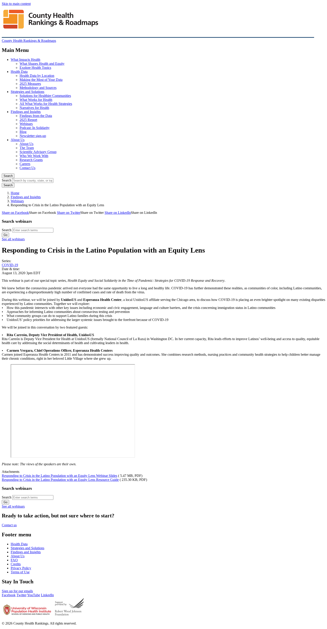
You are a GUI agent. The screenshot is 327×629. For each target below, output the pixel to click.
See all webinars (13, 239)
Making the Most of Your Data (41, 80)
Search (8, 176)
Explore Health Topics (35, 67)
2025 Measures (30, 84)
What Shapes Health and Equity (42, 63)
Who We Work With (34, 156)
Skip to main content (16, 4)
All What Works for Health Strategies (46, 104)
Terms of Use (20, 572)
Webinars (26, 124)
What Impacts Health (25, 59)
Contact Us (27, 168)
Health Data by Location (37, 76)
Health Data (19, 72)
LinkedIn (47, 595)
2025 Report (28, 120)
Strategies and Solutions (27, 92)
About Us (17, 140)
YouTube (33, 595)
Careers (25, 164)
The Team (27, 148)
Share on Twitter (68, 212)
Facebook (9, 595)
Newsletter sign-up (33, 136)
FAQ (14, 560)
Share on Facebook (15, 212)
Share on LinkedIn (118, 212)
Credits (16, 564)
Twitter (21, 595)
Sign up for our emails (17, 591)
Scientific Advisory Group (38, 152)
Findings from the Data (36, 116)
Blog (23, 132)
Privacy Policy (21, 568)
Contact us (9, 525)
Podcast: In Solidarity (35, 128)
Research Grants (31, 160)
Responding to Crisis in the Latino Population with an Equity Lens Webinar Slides (59, 476)
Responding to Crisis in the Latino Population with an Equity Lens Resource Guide (60, 480)
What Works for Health (36, 100)
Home (15, 193)
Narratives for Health (34, 108)
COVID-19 (10, 265)
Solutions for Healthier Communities (45, 96)
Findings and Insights (26, 112)
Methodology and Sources (38, 88)
